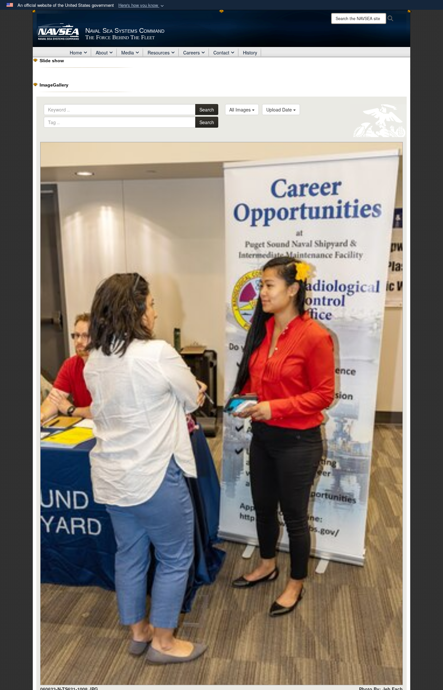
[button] (141, 5)
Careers (191, 52)
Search (206, 109)
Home (76, 52)
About (102, 52)
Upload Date (279, 109)
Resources (159, 52)
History (250, 52)
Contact (221, 52)
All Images (240, 109)
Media (127, 52)
